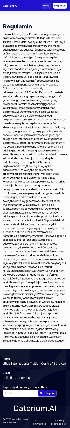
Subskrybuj (47, 393)
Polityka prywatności (39, 422)
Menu (46, 5)
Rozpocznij (60, 5)
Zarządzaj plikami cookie (58, 422)
